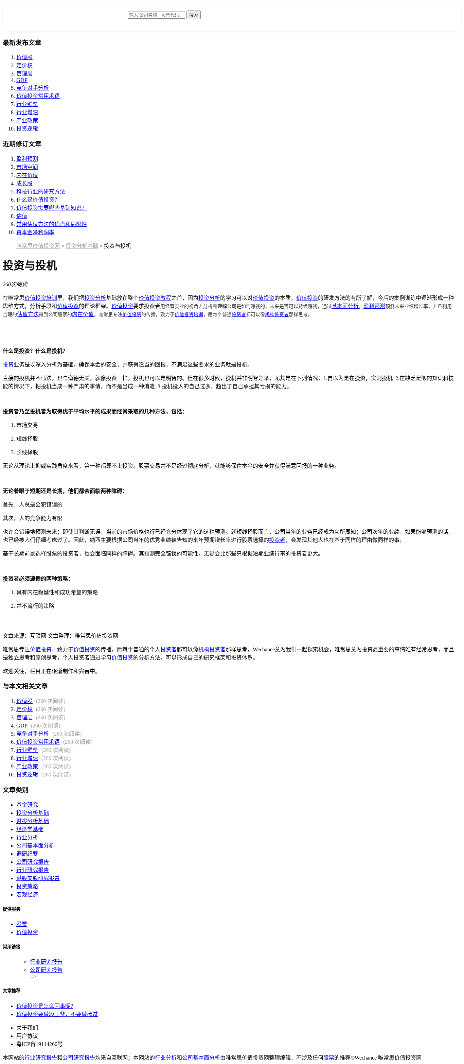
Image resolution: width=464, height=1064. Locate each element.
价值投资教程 (155, 298)
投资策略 (27, 886)
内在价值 (27, 175)
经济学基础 (29, 829)
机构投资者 (277, 314)
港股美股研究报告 (38, 878)
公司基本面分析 (35, 845)
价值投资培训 (40, 298)
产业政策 (27, 120)
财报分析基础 (32, 821)
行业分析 (27, 837)
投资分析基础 (82, 246)
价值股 (24, 57)
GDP (22, 80)
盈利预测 (27, 159)
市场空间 (27, 167)
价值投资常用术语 (38, 96)
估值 (21, 216)
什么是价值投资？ (38, 200)
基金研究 (27, 805)
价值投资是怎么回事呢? (44, 1006)
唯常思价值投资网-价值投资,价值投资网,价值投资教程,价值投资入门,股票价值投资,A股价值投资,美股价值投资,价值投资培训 (73, 18)
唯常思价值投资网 (38, 246)
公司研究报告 (32, 862)
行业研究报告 (32, 870)
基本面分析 (345, 306)
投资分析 (95, 298)
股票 (21, 924)
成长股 (24, 183)
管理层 (24, 73)
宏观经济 (27, 894)
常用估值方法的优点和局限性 (51, 224)
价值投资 (263, 298)
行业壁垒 (27, 104)
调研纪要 (27, 854)
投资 (8, 364)
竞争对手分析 (32, 88)
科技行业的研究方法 (40, 191)
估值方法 (28, 314)
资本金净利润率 (35, 232)
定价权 (24, 65)
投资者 (239, 314)
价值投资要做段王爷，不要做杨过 (57, 1014)
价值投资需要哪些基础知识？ (51, 208)
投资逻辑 (27, 129)
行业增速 (27, 112)
